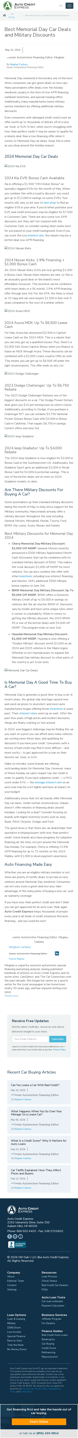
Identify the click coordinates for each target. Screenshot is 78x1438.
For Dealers (48, 1323)
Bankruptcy (48, 1339)
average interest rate (48, 782)
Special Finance (16, 1336)
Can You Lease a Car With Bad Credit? (35, 1085)
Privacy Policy (59, 1050)
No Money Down (16, 1349)
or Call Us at (39, 1433)
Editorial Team (15, 1280)
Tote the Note (15, 1345)
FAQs (45, 1289)
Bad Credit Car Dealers (55, 1285)
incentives (25, 576)
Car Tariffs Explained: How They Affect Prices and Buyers (36, 1172)
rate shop (50, 203)
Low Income (14, 1332)
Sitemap (12, 1289)
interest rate (36, 235)
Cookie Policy (26, 1391)
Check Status (49, 1280)
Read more (12, 996)
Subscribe (58, 1039)
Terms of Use (28, 1388)
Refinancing (48, 1352)
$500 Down (14, 1327)
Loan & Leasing (16, 1319)
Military (11, 1323)
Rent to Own (14, 1340)
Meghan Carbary (19, 64)
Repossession (50, 1356)
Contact (11, 1285)
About (10, 1276)
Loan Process (49, 1276)
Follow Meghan (16, 958)
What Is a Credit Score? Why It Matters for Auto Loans (38, 1142)
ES (61, 6)
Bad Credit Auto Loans (55, 1335)
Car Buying (48, 1343)
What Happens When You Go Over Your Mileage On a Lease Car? (36, 1113)
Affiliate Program (51, 1319)
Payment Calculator (53, 1305)
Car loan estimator (52, 1301)
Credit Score (49, 1348)
